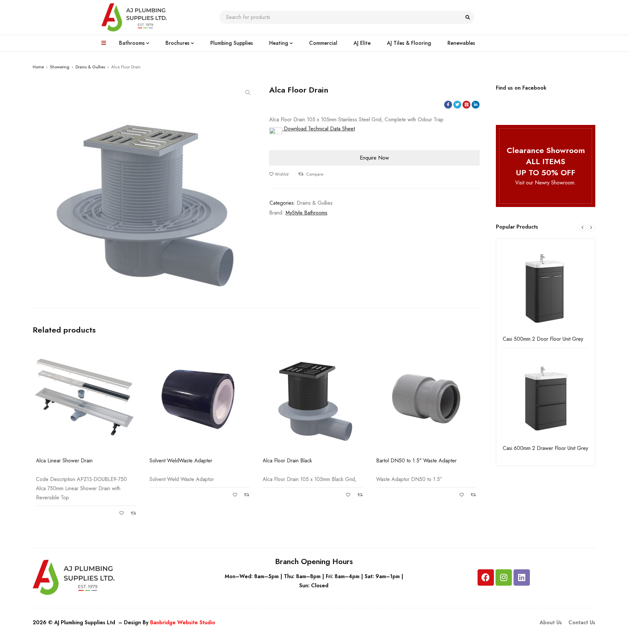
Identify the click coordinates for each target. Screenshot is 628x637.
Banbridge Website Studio (182, 622)
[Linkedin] (522, 577)
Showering (59, 67)
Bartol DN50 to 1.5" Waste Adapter (416, 460)
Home (38, 67)
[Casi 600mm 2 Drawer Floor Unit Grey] (545, 397)
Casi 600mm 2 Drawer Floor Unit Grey (545, 448)
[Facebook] (486, 577)
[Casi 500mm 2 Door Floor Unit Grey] (545, 288)
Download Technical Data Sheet (318, 128)
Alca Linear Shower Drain (64, 460)
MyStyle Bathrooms (306, 212)
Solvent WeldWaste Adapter (180, 460)
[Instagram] (504, 577)
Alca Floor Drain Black (287, 460)
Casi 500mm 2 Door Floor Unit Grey (543, 339)
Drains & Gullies (90, 67)
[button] (248, 92)
